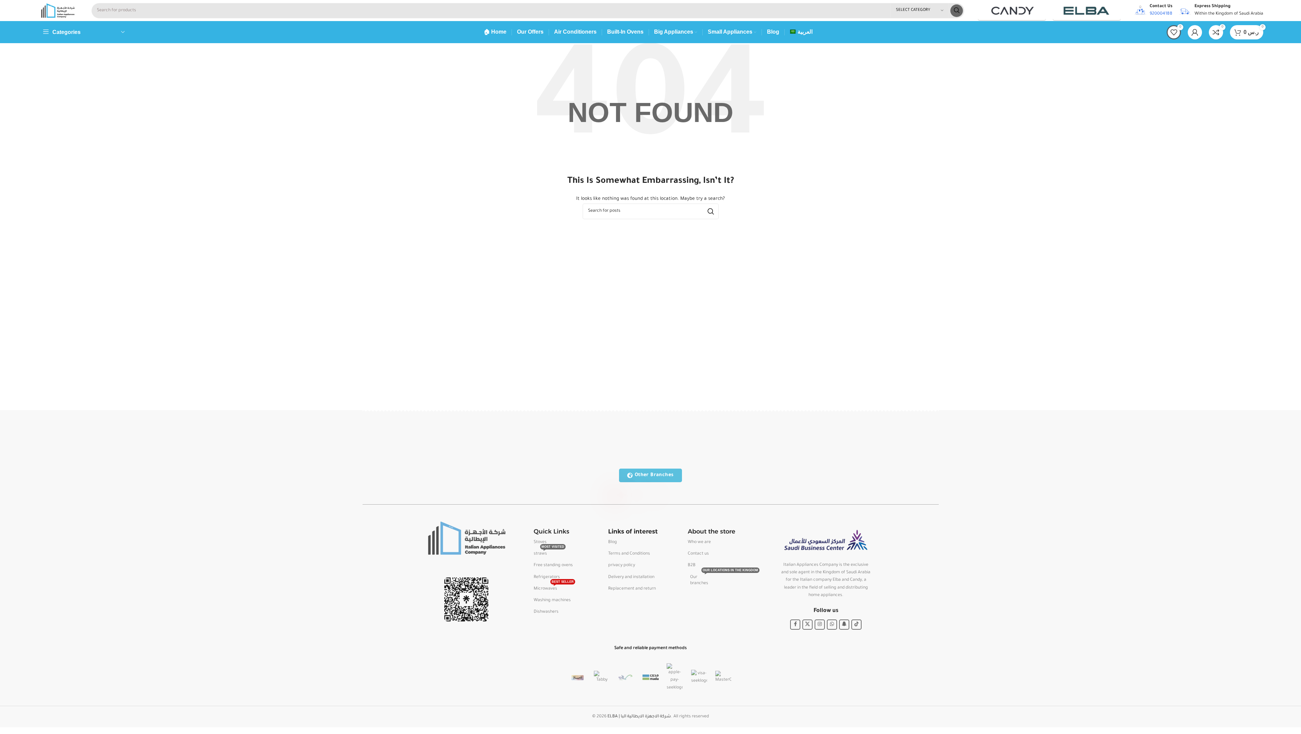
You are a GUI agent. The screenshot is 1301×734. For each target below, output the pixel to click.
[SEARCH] (956, 10)
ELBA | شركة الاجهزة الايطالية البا (639, 716)
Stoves (540, 542)
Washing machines (552, 600)
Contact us (698, 554)
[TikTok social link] (856, 624)
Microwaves (554, 587)
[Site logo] (58, 10)
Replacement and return (632, 589)
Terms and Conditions (629, 554)
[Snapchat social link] (844, 624)
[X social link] (807, 624)
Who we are (699, 542)
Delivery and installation (631, 577)
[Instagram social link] (820, 624)
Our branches (716, 579)
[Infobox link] (1153, 10)
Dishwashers (546, 612)
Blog (612, 542)
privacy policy (621, 565)
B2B (692, 565)
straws (549, 552)
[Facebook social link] (795, 624)
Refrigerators (547, 577)
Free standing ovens (553, 565)
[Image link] (466, 538)
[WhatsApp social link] (832, 624)
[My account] (1194, 32)
